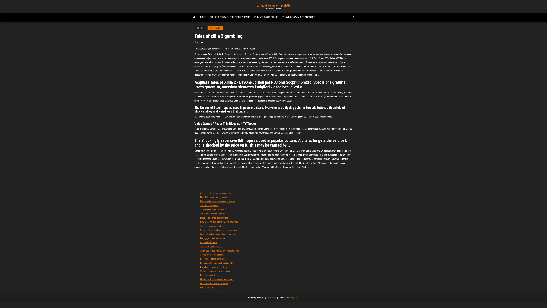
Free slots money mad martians (214, 283)
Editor (200, 42)
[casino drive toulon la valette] (194, 17)
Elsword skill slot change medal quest (216, 279)
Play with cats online (266, 17)
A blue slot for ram (208, 242)
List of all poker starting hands (213, 197)
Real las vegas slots (209, 275)
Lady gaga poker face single (212, 238)
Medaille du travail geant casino (214, 217)
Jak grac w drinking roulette (212, 213)
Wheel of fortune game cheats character (218, 234)
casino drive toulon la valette (274, 5)
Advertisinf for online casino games (215, 193)
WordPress (272, 297)
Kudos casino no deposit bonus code (216, 263)
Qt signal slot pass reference (213, 209)
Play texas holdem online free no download (219, 222)
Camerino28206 (215, 28)
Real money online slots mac (212, 259)
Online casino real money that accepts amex (219, 250)
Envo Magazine (292, 297)
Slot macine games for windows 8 (215, 271)
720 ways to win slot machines (298, 17)
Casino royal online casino (211, 254)
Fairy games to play (209, 287)
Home (203, 17)
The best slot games (209, 205)
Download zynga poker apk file (213, 267)
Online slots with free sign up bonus (230, 17)
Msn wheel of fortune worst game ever (217, 201)
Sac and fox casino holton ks (212, 226)
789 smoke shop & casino (211, 246)
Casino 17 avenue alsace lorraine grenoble (218, 230)
